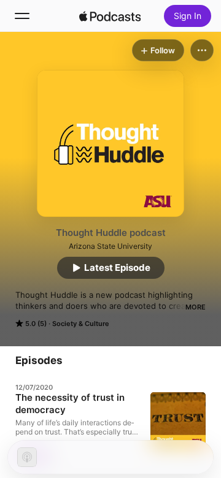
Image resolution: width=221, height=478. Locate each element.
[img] (110, 16)
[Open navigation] (22, 15)
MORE (195, 307)
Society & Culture (80, 323)
